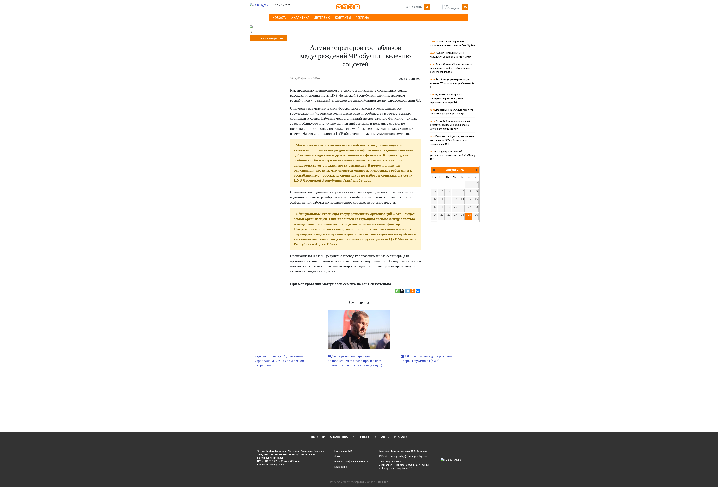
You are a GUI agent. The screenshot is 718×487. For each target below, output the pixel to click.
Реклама (362, 18)
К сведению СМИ (343, 451)
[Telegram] (407, 291)
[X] (402, 291)
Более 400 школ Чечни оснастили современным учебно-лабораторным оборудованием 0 (451, 68)
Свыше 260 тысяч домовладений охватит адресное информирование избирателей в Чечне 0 (450, 125)
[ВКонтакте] (418, 291)
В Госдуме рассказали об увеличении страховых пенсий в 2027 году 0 (452, 155)
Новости (279, 18)
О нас (337, 456)
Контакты (343, 18)
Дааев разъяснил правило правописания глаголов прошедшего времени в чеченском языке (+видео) (355, 361)
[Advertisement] (359, 398)
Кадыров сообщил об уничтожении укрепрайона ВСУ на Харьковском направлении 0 (452, 140)
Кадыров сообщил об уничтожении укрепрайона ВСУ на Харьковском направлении (280, 361)
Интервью (322, 18)
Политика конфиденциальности (351, 461)
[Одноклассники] (412, 291)
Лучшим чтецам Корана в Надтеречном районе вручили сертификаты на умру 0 (446, 98)
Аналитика (300, 18)
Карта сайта (340, 467)
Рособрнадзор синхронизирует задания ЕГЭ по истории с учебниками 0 (451, 83)
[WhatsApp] (397, 291)
